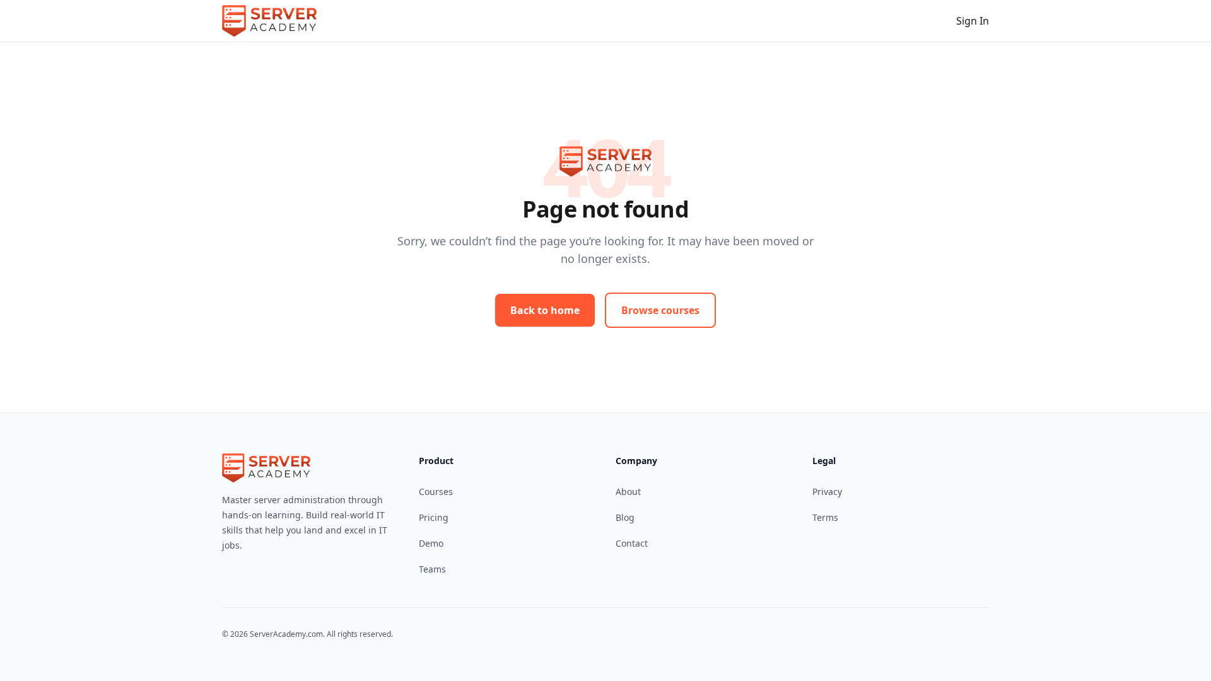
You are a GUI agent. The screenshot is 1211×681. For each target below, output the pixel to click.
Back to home (545, 310)
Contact (632, 543)
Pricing (433, 517)
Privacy (827, 492)
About (628, 492)
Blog (625, 517)
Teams (432, 569)
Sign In (972, 21)
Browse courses (660, 310)
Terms (825, 517)
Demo (431, 543)
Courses (436, 492)
